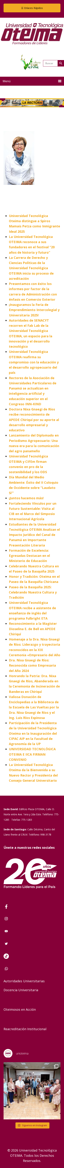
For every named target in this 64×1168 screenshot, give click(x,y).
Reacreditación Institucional (25, 1029)
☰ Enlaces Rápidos (32, 8)
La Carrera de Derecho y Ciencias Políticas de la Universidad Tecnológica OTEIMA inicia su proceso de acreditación (31, 268)
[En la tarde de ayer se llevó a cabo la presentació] (32, 1090)
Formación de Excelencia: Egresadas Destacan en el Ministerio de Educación (29, 555)
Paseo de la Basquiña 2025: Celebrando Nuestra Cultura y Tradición (33, 592)
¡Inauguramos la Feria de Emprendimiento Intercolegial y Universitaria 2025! (34, 309)
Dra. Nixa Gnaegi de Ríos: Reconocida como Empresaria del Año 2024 (32, 665)
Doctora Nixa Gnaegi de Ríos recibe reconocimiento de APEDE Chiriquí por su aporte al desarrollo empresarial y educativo (34, 419)
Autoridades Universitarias (24, 981)
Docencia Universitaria (21, 990)
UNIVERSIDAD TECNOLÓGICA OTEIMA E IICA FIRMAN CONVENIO (32, 754)
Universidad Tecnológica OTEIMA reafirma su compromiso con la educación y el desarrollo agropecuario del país (34, 362)
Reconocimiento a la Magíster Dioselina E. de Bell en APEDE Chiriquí (33, 628)
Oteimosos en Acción (20, 1009)
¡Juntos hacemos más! (26, 498)
